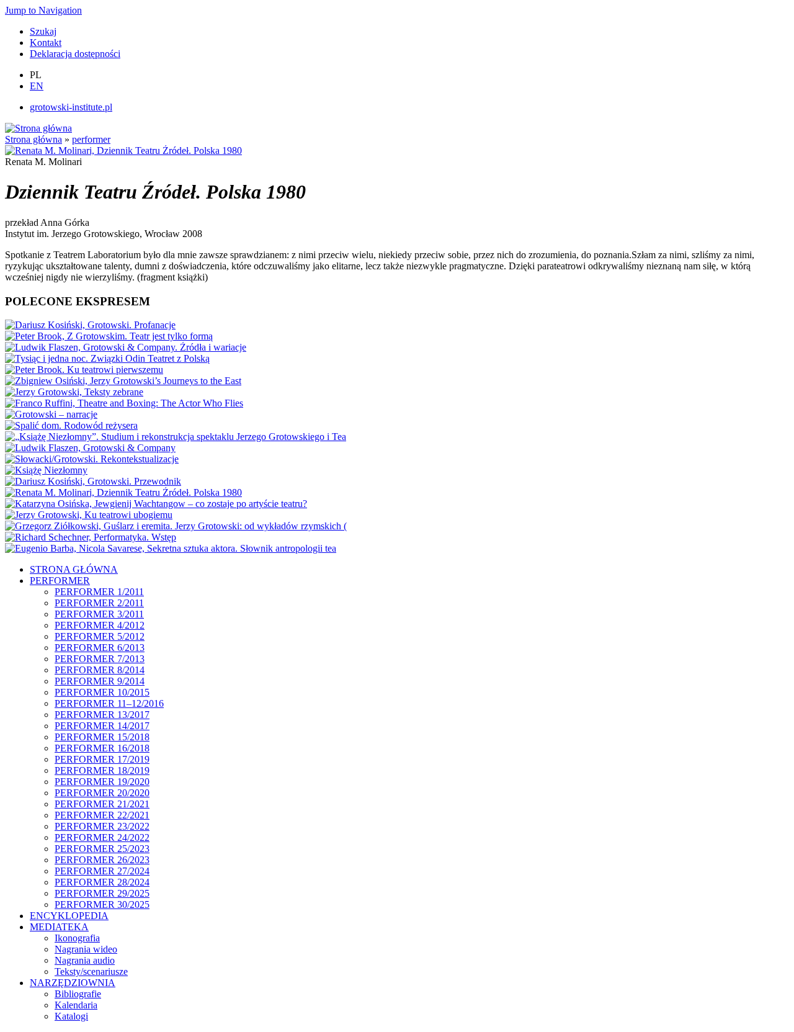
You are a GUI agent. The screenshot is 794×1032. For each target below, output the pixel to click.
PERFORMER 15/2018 (102, 737)
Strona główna (33, 139)
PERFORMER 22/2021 (102, 815)
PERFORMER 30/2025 (102, 904)
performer (91, 139)
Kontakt (45, 42)
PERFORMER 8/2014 (100, 670)
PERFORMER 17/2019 (102, 759)
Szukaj (43, 31)
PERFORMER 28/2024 (102, 882)
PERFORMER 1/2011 (99, 591)
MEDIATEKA (59, 927)
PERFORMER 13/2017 (102, 714)
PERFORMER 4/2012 (100, 625)
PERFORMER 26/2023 (102, 860)
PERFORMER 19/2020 (102, 781)
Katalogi (71, 1016)
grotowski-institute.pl (71, 107)
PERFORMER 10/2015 (102, 692)
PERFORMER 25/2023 (102, 848)
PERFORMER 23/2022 (102, 826)
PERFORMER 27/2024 (102, 871)
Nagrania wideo (86, 949)
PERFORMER (60, 580)
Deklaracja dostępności (75, 53)
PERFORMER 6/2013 (100, 647)
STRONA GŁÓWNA (74, 569)
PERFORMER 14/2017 (102, 725)
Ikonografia (77, 938)
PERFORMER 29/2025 (102, 893)
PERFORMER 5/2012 (100, 636)
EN (36, 86)
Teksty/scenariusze (91, 971)
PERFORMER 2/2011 (99, 603)
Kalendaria (76, 1005)
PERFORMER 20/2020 (102, 792)
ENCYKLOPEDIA (69, 915)
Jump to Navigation (43, 10)
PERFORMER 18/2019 (102, 770)
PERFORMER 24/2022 (102, 837)
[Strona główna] (38, 128)
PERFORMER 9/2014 (100, 681)
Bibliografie (78, 994)
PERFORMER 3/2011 (99, 614)
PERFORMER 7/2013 (100, 658)
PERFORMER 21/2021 (102, 804)
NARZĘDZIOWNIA (72, 982)
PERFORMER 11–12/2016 (109, 703)
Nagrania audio (85, 960)
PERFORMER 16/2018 (102, 748)
